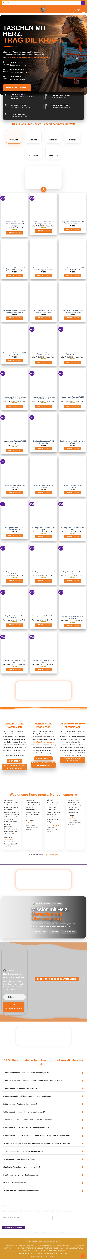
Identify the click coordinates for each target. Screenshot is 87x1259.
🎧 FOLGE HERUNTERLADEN (13, 1007)
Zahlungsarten (9, 1245)
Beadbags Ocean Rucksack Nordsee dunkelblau (14, 617)
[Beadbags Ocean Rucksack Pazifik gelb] (43, 512)
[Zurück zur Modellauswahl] (43, 690)
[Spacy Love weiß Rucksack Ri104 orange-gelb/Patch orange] (14, 337)
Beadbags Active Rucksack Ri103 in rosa (15, 442)
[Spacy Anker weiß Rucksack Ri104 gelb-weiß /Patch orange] (14, 252)
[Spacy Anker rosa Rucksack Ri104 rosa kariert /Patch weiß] (72, 206)
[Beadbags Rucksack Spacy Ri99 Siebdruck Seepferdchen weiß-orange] (14, 206)
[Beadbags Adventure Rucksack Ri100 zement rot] (14, 512)
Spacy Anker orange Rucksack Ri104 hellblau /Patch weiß (72, 311)
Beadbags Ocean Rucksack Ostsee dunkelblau (72, 617)
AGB (54, 1245)
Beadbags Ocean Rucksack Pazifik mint (72, 529)
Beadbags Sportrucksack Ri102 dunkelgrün (14, 486)
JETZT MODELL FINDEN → (17, 88)
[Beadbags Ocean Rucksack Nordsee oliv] (72, 556)
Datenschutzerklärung (33, 1224)
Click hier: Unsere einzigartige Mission (57, 979)
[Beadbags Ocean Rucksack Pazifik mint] (72, 512)
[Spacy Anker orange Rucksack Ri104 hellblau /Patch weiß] (72, 294)
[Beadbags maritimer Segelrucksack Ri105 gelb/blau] (72, 337)
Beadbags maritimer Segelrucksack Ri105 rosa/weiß (43, 354)
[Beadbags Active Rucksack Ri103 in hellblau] (72, 381)
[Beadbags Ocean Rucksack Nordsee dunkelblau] (14, 600)
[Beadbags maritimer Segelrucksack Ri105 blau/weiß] (43, 381)
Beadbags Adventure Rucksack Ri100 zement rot (14, 529)
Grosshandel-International (34, 1250)
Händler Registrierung (58, 1248)
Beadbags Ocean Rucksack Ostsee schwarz (43, 661)
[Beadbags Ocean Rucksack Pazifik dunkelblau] (14, 556)
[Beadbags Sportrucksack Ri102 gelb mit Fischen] (72, 425)
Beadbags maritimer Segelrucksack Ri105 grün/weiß (14, 398)
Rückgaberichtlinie (40, 1248)
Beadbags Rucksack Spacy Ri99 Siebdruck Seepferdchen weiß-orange (14, 223)
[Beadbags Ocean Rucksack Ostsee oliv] (43, 600)
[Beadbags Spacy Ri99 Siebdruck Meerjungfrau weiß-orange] (43, 206)
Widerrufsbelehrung (24, 1245)
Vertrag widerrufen (43, 1245)
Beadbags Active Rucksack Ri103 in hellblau (72, 398)
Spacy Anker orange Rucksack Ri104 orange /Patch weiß (43, 269)
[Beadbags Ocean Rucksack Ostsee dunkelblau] (72, 600)
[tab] (14, 137)
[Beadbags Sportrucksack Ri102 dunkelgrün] (14, 469)
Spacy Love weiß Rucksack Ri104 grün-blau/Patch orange (43, 311)
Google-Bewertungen (51, 854)
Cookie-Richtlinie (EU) (22, 1248)
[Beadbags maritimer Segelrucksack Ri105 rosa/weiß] (43, 337)
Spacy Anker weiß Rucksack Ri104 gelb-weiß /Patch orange (14, 269)
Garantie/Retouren (74, 1247)
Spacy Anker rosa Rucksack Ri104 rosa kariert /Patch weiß (72, 223)
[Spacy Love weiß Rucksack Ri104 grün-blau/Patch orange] (43, 294)
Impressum (8, 1248)
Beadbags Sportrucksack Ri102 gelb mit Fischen (72, 442)
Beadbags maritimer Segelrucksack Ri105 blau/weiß (43, 398)
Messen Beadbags (76, 1248)
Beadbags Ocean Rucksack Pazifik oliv (43, 573)
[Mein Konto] (83, 11)
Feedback (29, 1247)
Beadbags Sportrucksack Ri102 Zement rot (43, 486)
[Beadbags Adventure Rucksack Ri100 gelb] (72, 469)
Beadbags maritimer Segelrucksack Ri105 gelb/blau (72, 354)
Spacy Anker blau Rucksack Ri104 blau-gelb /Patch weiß (72, 269)
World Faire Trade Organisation (43, 742)
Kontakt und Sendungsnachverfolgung (50, 1247)
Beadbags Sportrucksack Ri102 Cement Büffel (43, 442)
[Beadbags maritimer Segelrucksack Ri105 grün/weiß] (14, 381)
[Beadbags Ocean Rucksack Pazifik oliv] (43, 556)
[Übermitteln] (83, 3)
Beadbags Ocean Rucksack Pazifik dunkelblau (14, 573)
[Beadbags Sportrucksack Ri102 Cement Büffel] (43, 425)
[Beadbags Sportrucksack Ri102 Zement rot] (43, 469)
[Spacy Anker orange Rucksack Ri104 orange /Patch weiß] (43, 252)
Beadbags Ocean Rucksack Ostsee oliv (43, 617)
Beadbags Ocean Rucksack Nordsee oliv (72, 573)
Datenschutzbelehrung (66, 1245)
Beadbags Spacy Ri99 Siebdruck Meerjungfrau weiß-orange (43, 223)
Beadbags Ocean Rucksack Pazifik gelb (43, 529)
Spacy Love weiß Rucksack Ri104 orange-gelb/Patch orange (14, 354)
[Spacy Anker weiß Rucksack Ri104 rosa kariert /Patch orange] (14, 294)
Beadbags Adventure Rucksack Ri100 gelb (72, 486)
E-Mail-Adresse (7, 1214)
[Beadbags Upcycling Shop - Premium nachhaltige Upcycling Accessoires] (43, 9)
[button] (3, 9)
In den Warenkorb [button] (14, 233)
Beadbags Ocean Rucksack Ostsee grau (14, 661)
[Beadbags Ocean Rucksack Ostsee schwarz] (43, 645)
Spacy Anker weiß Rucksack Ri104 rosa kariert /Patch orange (14, 311)
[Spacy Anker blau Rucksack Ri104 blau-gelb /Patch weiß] (72, 252)
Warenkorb (19, 1247)
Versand (80, 1245)
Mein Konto (9, 1247)
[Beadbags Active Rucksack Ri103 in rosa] (14, 425)
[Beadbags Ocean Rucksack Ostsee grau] (14, 645)
